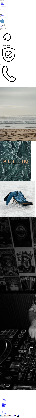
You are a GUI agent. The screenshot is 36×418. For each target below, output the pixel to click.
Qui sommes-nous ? (4, 411)
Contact (3, 403)
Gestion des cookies (13, 416)
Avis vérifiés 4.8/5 (3, 406)
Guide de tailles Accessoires (4, 409)
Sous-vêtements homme (4, 400)
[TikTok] (2, 86)
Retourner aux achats (2, 15)
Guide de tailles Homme (4, 408)
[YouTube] (3, 86)
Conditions (12, 8)
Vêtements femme (3, 399)
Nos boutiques (2, 4)
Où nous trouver (3, 412)
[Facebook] (0, 86)
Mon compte (3, 405)
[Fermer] (0, 9)
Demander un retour (4, 404)
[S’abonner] (5, 17)
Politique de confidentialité (9, 416)
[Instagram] (1, 86)
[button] (3, 417)
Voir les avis (1, 26)
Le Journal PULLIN (4, 413)
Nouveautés (2, 3)
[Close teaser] (5, 416)
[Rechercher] (1, 6)
